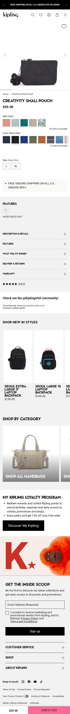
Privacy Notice (24, 689)
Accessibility (58, 696)
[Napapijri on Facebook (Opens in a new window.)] (29, 681)
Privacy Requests (42, 689)
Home (5, 94)
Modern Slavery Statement (15, 703)
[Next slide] (66, 5)
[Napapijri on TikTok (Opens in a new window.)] (41, 681)
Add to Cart (49, 710)
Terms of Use (9, 689)
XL (16, 166)
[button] (6, 123)
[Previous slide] (4, 5)
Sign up (35, 631)
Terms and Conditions (23, 621)
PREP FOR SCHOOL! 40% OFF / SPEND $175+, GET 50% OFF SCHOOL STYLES (35, 4)
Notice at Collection (40, 696)
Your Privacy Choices (12, 696)
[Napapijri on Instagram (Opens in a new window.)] (23, 681)
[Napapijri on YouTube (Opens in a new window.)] (35, 681)
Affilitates (34, 703)
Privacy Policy (29, 618)
